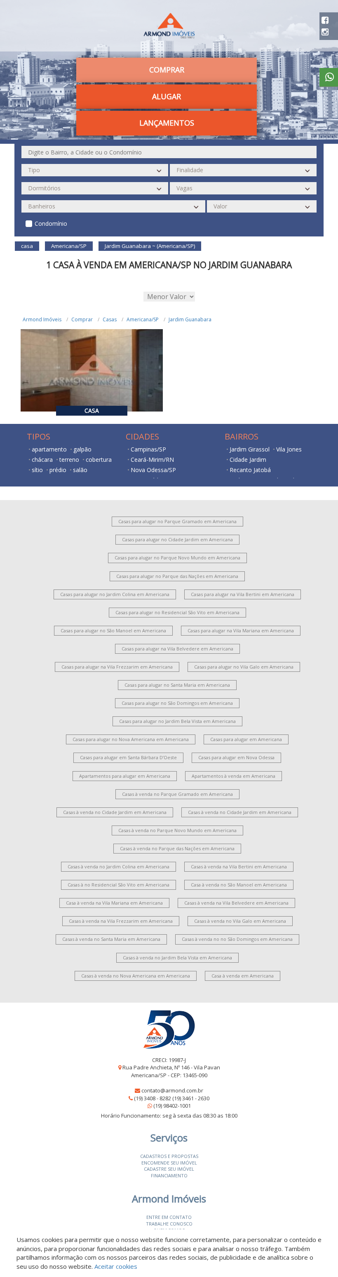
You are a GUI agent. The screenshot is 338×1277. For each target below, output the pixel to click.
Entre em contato (169, 1217)
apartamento (49, 449)
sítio (37, 470)
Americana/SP (143, 319)
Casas (110, 319)
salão (80, 470)
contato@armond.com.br (172, 1090)
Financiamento (169, 1175)
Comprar (82, 319)
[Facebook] (325, 20)
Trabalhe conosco (169, 1224)
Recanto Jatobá (250, 470)
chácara (42, 459)
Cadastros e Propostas (169, 1156)
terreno (69, 459)
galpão (82, 449)
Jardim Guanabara (190, 319)
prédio (57, 470)
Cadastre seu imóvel (169, 1169)
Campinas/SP (148, 449)
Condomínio (51, 223)
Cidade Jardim (248, 459)
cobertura (99, 459)
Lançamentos (166, 123)
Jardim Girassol (250, 449)
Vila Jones (289, 449)
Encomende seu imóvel (169, 1163)
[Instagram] (325, 31)
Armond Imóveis (42, 319)
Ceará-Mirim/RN (152, 459)
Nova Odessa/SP (153, 470)
